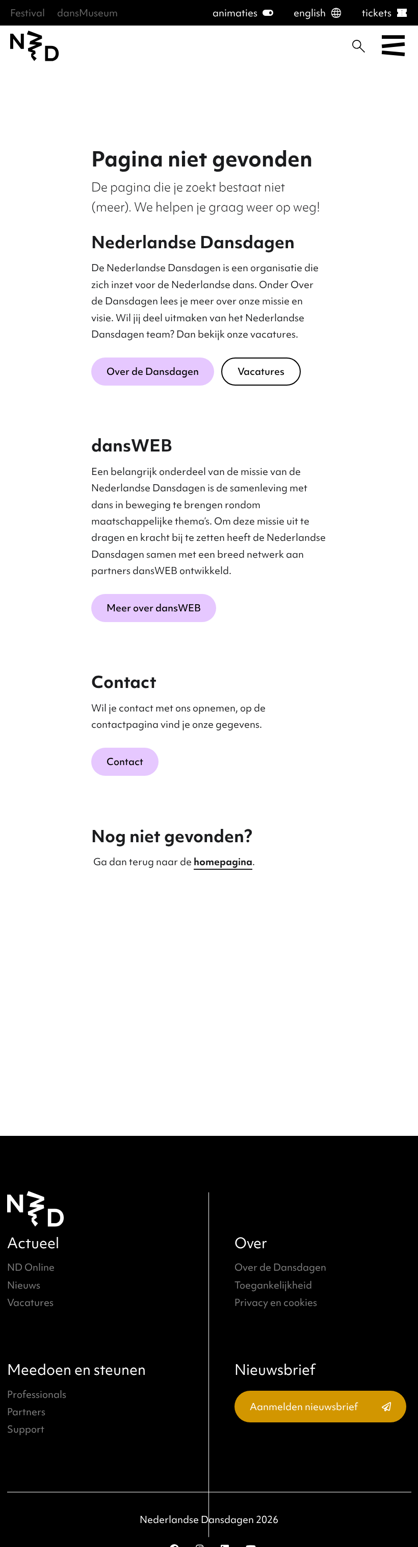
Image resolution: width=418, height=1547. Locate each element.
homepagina (223, 861)
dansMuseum (87, 12)
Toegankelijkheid (273, 1285)
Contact (125, 761)
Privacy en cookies (275, 1302)
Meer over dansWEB (154, 607)
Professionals (36, 1394)
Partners (26, 1411)
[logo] (34, 46)
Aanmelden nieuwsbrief (304, 1406)
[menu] (393, 46)
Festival (27, 12)
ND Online (31, 1267)
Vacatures (261, 371)
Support (25, 1429)
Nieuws (23, 1285)
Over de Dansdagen (153, 371)
